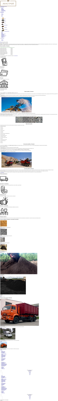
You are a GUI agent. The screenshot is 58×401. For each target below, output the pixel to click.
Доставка (2, 392)
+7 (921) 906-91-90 (2, 38)
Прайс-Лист (2, 9)
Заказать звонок (3, 368)
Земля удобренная (3, 383)
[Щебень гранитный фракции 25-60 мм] (32, 122)
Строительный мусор (3, 362)
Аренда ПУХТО (3, 390)
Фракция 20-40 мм (3, 356)
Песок (2, 375)
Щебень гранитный (3, 355)
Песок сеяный (2, 352)
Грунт (2, 360)
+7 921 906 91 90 (2, 12)
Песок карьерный (3, 351)
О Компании (2, 367)
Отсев (2, 357)
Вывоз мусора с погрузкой (4, 364)
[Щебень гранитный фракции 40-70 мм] (39, 122)
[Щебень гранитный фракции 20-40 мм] (25, 122)
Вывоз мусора (2, 386)
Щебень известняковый (3, 354)
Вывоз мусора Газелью (3, 365)
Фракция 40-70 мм (3, 381)
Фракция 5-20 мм (3, 380)
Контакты (2, 8)
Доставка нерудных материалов (3, 6)
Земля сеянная (2, 359)
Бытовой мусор (3, 387)
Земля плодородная (3, 358)
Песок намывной (3, 376)
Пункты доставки (3, 10)
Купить (1, 228)
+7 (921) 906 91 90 (16, 55)
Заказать (1, 341)
